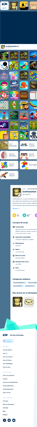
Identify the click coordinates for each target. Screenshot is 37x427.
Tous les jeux (6, 367)
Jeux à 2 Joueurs (8, 356)
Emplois (5, 414)
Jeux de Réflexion (19, 282)
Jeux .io (5, 353)
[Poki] (4, 4)
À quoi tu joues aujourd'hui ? (5, 8)
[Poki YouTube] (13, 420)
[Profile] (3, 8)
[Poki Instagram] (9, 420)
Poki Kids (5, 408)
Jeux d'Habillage (7, 363)
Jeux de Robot (18, 286)
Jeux (23, 189)
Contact (5, 379)
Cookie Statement (8, 389)
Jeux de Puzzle (7, 360)
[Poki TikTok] (4, 420)
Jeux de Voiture (7, 350)
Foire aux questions (8, 375)
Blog (4, 411)
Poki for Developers (8, 404)
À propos (5, 401)
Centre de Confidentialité (10, 382)
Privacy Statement (8, 385)
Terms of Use (7, 392)
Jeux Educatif (30, 286)
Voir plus (15, 208)
